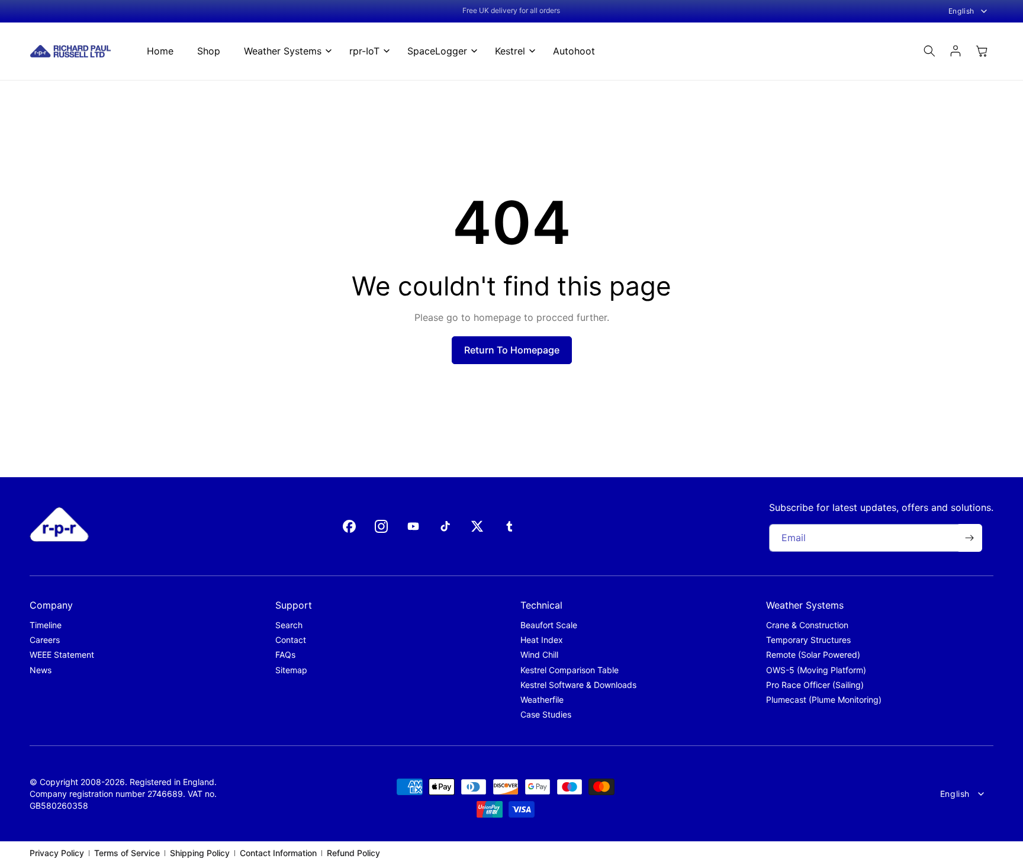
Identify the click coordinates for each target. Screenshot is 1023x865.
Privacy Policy (57, 853)
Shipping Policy (200, 853)
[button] (284, 51)
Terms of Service (127, 853)
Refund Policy (353, 853)
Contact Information (278, 853)
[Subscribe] (969, 538)
